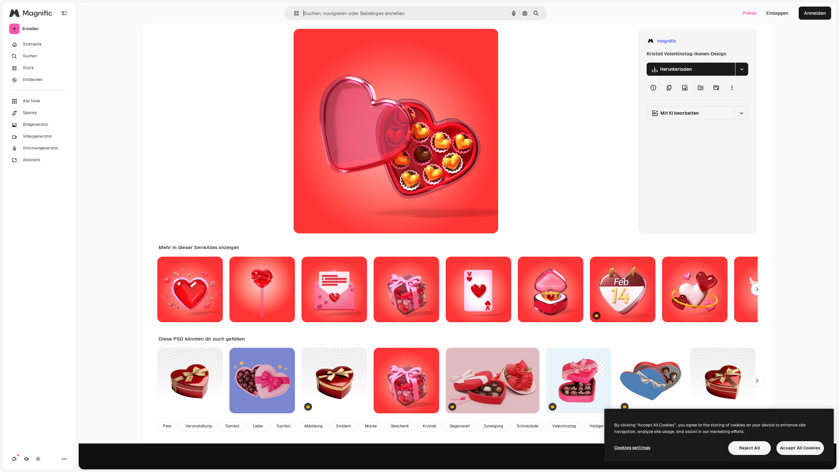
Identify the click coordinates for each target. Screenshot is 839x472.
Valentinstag (564, 426)
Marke (371, 426)
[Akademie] (26, 459)
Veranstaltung (198, 426)
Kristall (429, 426)
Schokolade (527, 426)
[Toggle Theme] (38, 459)
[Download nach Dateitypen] (741, 69)
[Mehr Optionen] (731, 87)
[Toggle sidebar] (64, 13)
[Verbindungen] (14, 459)
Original (335, 41)
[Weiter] (757, 289)
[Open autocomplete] (294, 13)
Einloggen (777, 13)
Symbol (232, 426)
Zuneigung (493, 426)
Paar (167, 426)
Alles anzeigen (222, 247)
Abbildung (313, 426)
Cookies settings (632, 447)
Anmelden (815, 13)
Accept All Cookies (800, 448)
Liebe (258, 426)
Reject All (749, 448)
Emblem (343, 426)
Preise (749, 13)
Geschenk (400, 426)
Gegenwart (460, 426)
